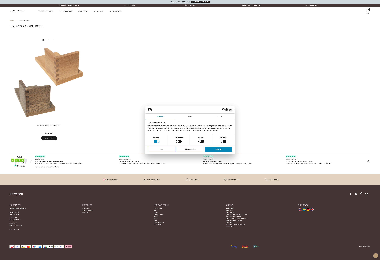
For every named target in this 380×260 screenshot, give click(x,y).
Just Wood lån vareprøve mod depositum (49, 125)
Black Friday (229, 226)
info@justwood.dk (16, 219)
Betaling (156, 216)
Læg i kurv (49, 138)
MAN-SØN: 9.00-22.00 (16, 225)
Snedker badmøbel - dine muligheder (236, 214)
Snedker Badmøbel (87, 210)
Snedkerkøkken (65, 11)
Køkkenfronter (230, 222)
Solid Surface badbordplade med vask (237, 218)
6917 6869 (14, 217)
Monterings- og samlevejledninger (236, 224)
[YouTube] (366, 194)
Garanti (156, 212)
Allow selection (190, 149)
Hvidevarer (82, 11)
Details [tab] (190, 116)
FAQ (155, 210)
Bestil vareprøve (230, 212)
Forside (12, 20)
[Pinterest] (361, 194)
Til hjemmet (98, 11)
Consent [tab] (160, 116)
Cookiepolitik (157, 224)
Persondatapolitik (159, 222)
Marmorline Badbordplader (233, 216)
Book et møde (230, 208)
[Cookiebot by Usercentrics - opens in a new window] (223, 109)
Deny (161, 149)
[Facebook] (350, 194)
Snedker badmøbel (46, 11)
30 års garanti (193, 179)
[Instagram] (355, 194)
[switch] (179, 141)
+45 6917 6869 (191, 5)
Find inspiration (115, 11)
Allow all (218, 149)
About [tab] (220, 116)
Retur (155, 218)
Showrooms (229, 210)
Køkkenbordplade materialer (234, 220)
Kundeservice (158, 208)
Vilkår (155, 220)
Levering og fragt (158, 214)
